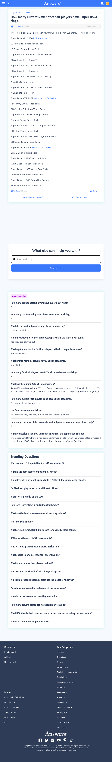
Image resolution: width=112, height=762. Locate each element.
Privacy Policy (63, 712)
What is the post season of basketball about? (34, 471)
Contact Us (62, 702)
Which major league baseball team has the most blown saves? (42, 579)
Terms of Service (64, 707)
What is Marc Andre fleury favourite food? (32, 563)
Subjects (14, 12)
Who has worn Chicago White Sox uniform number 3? (37, 463)
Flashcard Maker (11, 707)
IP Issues (61, 727)
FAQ (6, 722)
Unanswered (10, 662)
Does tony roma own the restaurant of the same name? (38, 588)
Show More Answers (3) (33, 197)
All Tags (7, 657)
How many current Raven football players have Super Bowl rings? (54, 19)
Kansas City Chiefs (41, 147)
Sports (21, 12)
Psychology (62, 677)
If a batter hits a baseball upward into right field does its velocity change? (48, 480)
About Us (61, 697)
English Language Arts (67, 672)
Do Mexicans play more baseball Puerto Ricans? (35, 488)
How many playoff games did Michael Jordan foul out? (38, 604)
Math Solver (9, 717)
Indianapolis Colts (42, 38)
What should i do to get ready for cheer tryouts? (35, 554)
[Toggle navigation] (3, 3)
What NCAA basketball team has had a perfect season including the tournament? (51, 613)
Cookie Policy (63, 722)
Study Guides (10, 712)
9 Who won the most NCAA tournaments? (31, 538)
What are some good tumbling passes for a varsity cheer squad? (43, 530)
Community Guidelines (14, 697)
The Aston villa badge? (22, 521)
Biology (60, 662)
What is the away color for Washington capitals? (35, 596)
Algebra (60, 652)
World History (63, 667)
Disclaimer (61, 717)
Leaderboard (10, 652)
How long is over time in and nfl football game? (35, 505)
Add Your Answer (79, 197)
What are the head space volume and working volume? (38, 513)
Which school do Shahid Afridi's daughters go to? (36, 571)
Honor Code (9, 702)
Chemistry (61, 657)
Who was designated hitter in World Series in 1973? (37, 546)
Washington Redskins (45, 98)
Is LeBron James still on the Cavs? (27, 496)
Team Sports (30, 12)
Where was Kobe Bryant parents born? (30, 621)
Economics (61, 687)
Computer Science (65, 682)
